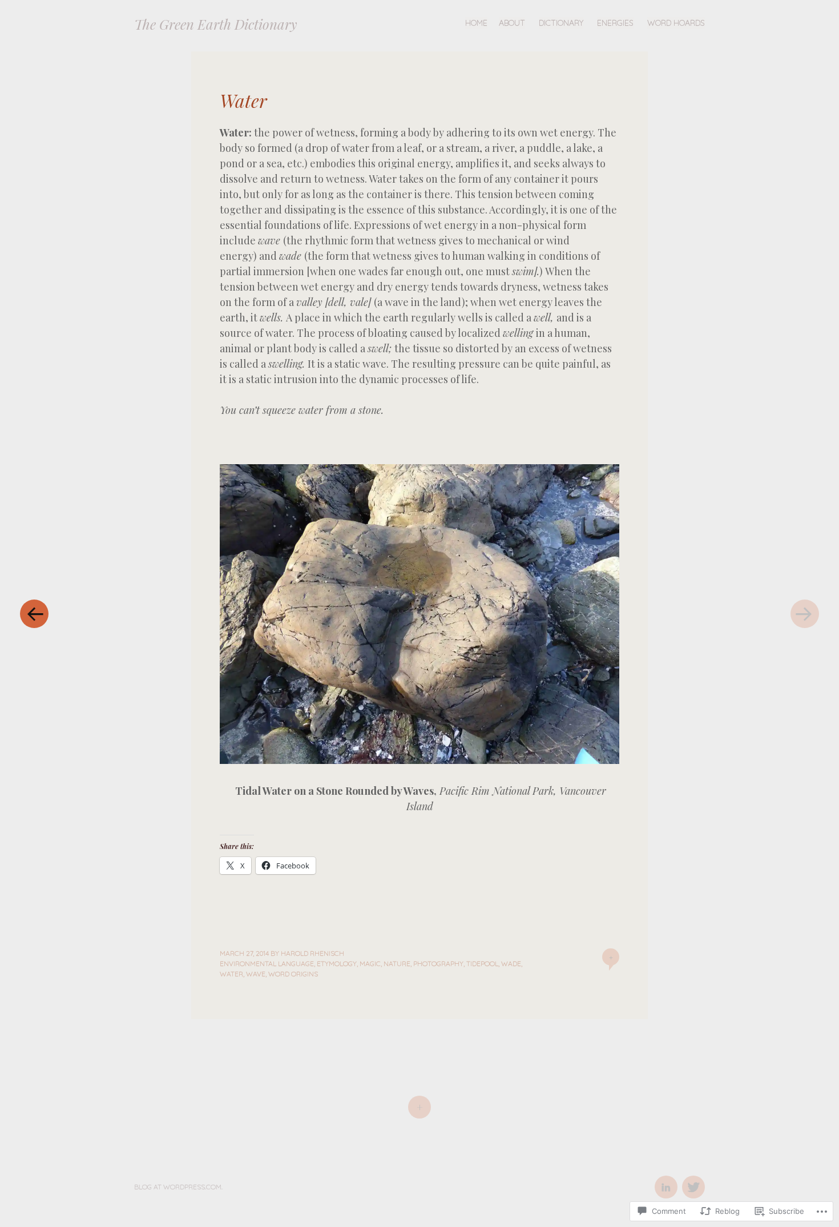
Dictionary (561, 23)
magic (370, 963)
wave (255, 973)
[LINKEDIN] (665, 1180)
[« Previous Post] (34, 613)
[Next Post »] (805, 613)
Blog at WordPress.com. (178, 1186)
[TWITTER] (692, 1180)
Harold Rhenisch (312, 953)
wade (511, 963)
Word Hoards (676, 23)
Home (476, 23)
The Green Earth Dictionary (215, 24)
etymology (337, 963)
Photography (438, 963)
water (231, 973)
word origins (293, 973)
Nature (397, 963)
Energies (615, 23)
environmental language (267, 963)
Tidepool (482, 963)
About (512, 23)
